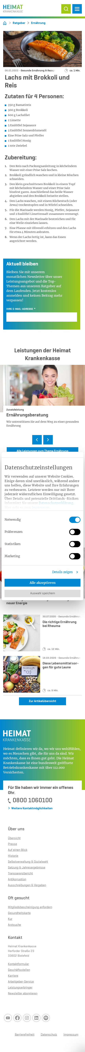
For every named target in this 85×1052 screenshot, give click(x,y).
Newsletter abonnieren (22, 993)
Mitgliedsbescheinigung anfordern (30, 907)
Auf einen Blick (17, 850)
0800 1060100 (32, 800)
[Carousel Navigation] (42, 440)
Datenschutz (49, 1034)
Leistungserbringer (20, 987)
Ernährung (38, 23)
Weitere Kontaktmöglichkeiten (32, 808)
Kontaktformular (18, 964)
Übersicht (14, 838)
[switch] (74, 532)
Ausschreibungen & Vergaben (27, 885)
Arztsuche (14, 925)
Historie (13, 856)
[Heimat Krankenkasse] (13, 8)
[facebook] (17, 1018)
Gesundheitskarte (19, 913)
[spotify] (46, 1018)
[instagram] (27, 1018)
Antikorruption (17, 879)
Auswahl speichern (42, 593)
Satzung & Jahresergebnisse (26, 867)
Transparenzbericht (20, 873)
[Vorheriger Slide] (37, 439)
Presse (12, 844)
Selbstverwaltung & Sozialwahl (28, 861)
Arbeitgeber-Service (21, 981)
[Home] (4, 23)
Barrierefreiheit (24, 1034)
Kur (10, 919)
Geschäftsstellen (19, 970)
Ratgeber (19, 23)
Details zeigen (62, 572)
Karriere (13, 976)
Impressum (41, 507)
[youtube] (8, 1018)
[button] (66, 9)
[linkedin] (36, 1018)
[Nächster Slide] (48, 439)
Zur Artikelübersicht (42, 701)
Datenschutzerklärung (56, 503)
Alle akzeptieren (43, 583)
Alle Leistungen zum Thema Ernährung (42, 451)
